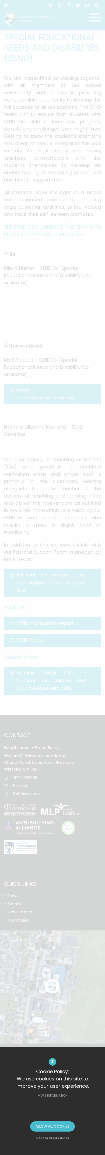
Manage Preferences (52, 1138)
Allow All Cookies (52, 1126)
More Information (53, 1095)
